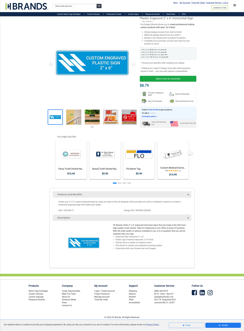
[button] (115, 183)
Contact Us (67, 305)
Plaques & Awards (37, 299)
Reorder (132, 297)
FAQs (131, 299)
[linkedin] (202, 293)
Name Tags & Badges (38, 291)
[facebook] (195, 293)
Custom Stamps (36, 294)
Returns (132, 294)
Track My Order (198, 3)
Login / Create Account (104, 291)
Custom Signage (36, 297)
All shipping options (149, 116)
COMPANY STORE (219, 8)
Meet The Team (69, 294)
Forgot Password (102, 294)
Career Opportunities (71, 291)
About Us (66, 297)
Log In (225, 3)
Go (99, 6)
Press (64, 302)
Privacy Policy (152, 324)
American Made (69, 299)
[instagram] (210, 293)
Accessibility (134, 302)
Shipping (133, 291)
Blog (175, 3)
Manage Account (102, 297)
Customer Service (214, 3)
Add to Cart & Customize (168, 78)
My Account (185, 3)
